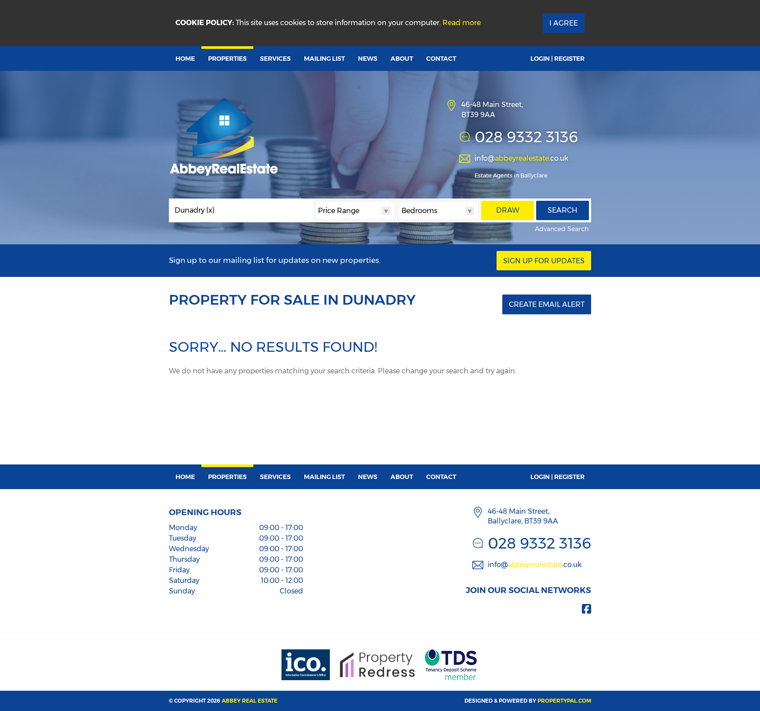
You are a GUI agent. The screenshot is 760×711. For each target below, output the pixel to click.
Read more (461, 22)
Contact (441, 59)
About (402, 59)
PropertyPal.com (564, 700)
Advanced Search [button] (562, 229)
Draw (507, 210)
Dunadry (195, 210)
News (367, 59)
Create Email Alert (547, 304)
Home (185, 59)
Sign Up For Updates (544, 261)
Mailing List (324, 59)
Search (562, 210)
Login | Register (557, 59)
